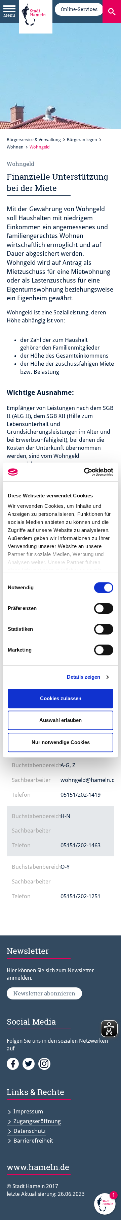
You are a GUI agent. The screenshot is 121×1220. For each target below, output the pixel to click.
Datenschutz (29, 1130)
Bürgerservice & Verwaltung (34, 139)
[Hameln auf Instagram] (45, 1063)
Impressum (28, 1111)
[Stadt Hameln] (33, 30)
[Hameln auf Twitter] (30, 1063)
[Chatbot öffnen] (105, 1204)
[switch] (103, 608)
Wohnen (15, 146)
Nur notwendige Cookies (61, 742)
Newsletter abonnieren (44, 993)
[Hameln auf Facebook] (15, 1063)
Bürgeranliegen (82, 139)
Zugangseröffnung (37, 1121)
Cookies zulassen (60, 698)
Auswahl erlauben (60, 720)
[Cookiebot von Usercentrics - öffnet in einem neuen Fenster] (85, 472)
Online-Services (79, 9)
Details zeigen (83, 677)
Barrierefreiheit (33, 1140)
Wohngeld (40, 146)
